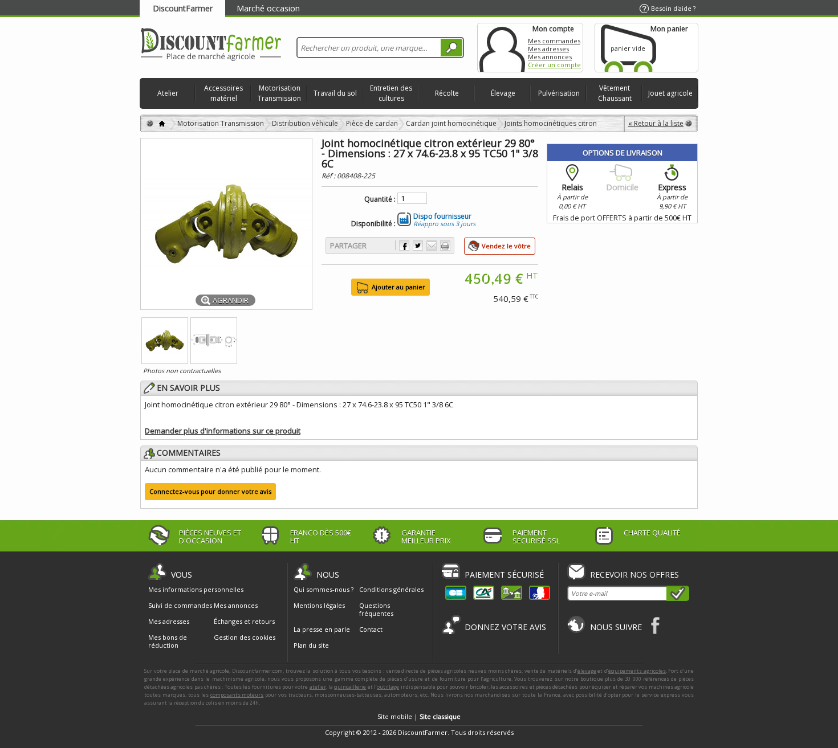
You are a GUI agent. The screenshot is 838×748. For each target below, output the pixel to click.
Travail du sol (335, 93)
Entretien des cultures (391, 93)
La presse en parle (322, 629)
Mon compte (502, 47)
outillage (388, 686)
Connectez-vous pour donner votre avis (210, 491)
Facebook (656, 625)
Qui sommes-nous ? (323, 589)
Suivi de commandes (180, 606)
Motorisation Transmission (279, 93)
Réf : (329, 176)
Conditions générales (391, 589)
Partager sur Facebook (404, 245)
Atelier (167, 93)
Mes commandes (554, 40)
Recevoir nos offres (634, 574)
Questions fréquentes (376, 609)
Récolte (447, 93)
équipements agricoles (637, 671)
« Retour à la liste (656, 123)
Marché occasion (268, 8)
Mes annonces (550, 56)
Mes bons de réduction (167, 641)
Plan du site (311, 645)
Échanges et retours (244, 622)
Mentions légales (319, 605)
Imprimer (445, 245)
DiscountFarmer (183, 8)
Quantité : (380, 199)
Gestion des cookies (244, 637)
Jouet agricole (670, 93)
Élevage (503, 93)
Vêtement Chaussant (615, 93)
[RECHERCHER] (451, 47)
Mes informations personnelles (195, 590)
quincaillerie (350, 686)
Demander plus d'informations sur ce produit (222, 431)
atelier (318, 686)
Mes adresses (548, 48)
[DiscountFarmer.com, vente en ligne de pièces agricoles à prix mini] (211, 45)
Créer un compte (554, 64)
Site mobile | (419, 716)
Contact (371, 629)
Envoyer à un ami (431, 245)
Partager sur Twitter (418, 245)
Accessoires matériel (223, 93)
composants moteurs (237, 694)
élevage (586, 671)
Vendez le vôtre (506, 246)
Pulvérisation (559, 93)
